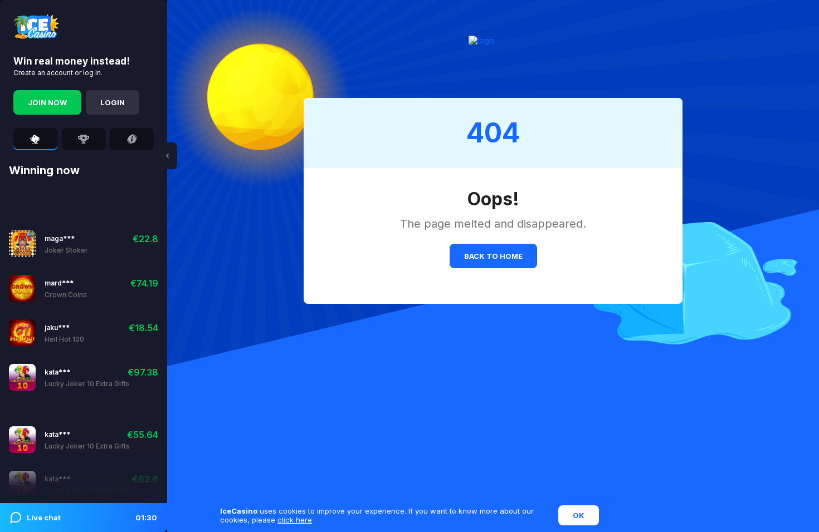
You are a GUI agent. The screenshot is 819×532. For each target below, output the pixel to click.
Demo (83, 243)
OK (578, 515)
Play (53, 243)
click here (294, 519)
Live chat (92, 517)
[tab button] (35, 139)
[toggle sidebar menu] (167, 155)
